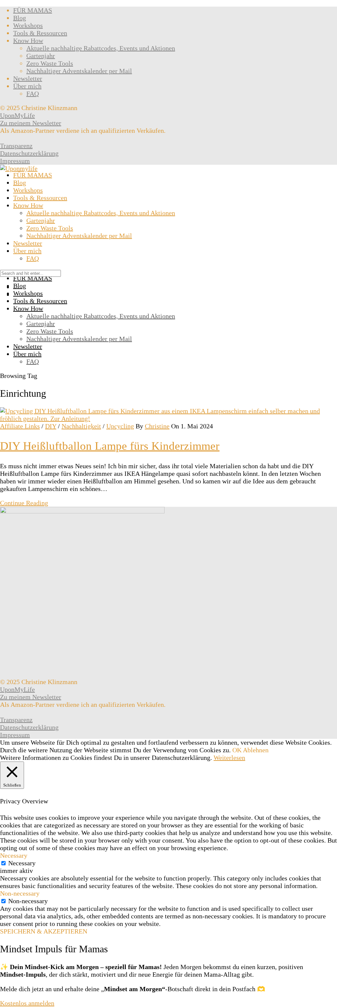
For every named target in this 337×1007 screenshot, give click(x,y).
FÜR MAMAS (32, 10)
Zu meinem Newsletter (30, 123)
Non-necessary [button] (19, 893)
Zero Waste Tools (49, 63)
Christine (157, 426)
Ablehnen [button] (256, 750)
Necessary (22, 863)
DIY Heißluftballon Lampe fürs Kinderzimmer (110, 446)
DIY (50, 426)
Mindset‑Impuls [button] (23, 974)
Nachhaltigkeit (81, 426)
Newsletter (27, 78)
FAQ (32, 93)
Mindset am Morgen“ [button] (134, 989)
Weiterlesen (229, 757)
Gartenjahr (40, 55)
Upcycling (120, 426)
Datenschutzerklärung (29, 153)
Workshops (28, 25)
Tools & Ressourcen (40, 33)
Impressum (15, 160)
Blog (19, 17)
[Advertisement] (168, 222)
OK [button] (237, 750)
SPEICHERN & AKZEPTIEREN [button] (43, 931)
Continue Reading (24, 502)
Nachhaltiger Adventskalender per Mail (79, 70)
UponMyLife (17, 115)
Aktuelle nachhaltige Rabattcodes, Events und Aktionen (100, 48)
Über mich (27, 86)
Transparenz (16, 145)
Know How (28, 40)
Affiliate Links (20, 426)
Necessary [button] (13, 855)
